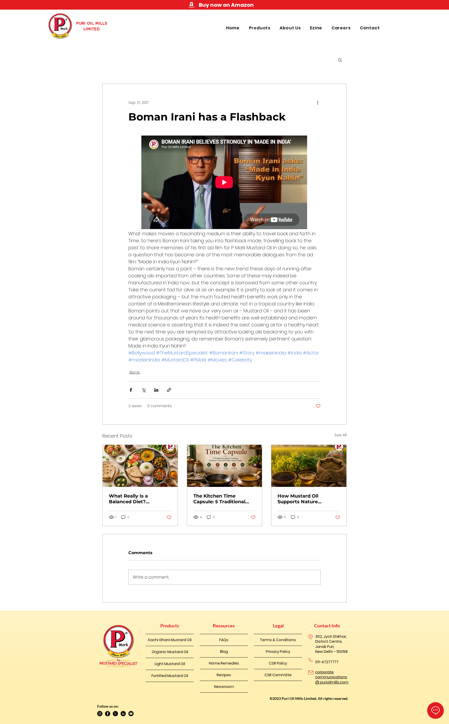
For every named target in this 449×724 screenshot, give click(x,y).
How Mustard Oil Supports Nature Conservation (298, 499)
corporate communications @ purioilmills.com (331, 677)
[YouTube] (131, 713)
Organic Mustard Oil (170, 651)
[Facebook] (107, 713)
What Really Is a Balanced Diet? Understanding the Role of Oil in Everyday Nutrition (138, 499)
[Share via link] (169, 389)
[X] (115, 713)
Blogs (134, 372)
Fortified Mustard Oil (169, 675)
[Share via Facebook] (130, 389)
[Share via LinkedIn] (156, 389)
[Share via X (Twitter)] (143, 389)
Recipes (224, 675)
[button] (260, 28)
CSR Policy (278, 663)
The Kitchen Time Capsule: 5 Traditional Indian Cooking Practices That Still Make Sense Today (223, 499)
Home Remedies (224, 663)
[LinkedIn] (123, 713)
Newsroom (224, 686)
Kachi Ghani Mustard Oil (170, 639)
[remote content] (224, 183)
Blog (224, 651)
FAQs (223, 639)
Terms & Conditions (278, 639)
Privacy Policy (278, 651)
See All (340, 435)
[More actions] (317, 102)
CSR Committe (278, 675)
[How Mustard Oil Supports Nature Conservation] (308, 466)
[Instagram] (99, 713)
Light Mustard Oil (170, 663)
